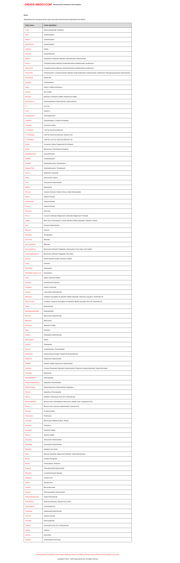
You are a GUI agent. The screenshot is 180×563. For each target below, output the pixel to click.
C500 (27, 111)
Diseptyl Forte (29, 168)
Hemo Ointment (30, 249)
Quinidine (28, 430)
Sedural (27, 492)
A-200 (27, 30)
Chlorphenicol (30, 116)
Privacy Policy (90, 554)
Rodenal (28, 468)
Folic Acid (28, 211)
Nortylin (27, 335)
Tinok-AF (28, 516)
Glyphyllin (28, 235)
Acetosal (28, 49)
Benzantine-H (29, 101)
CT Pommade (29, 135)
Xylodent (28, 540)
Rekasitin (28, 449)
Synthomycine (30, 506)
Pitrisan (27, 397)
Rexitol (27, 463)
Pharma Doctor (101, 554)
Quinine (27, 435)
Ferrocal (28, 192)
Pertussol (28, 368)
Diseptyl (27, 163)
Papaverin (28, 359)
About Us (110, 554)
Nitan (27, 330)
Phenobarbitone (30, 378)
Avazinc (27, 92)
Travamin (28, 521)
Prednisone (29, 416)
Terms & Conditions (77, 554)
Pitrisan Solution (30, 401)
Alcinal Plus (29, 73)
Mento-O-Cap (29, 301)
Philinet (27, 392)
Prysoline (28, 425)
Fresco (27, 216)
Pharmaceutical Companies (45, 554)
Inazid (27, 263)
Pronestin (28, 421)
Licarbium (28, 287)
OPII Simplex (29, 340)
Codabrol (28, 120)
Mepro (27, 306)
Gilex (27, 225)
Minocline (28, 321)
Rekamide (28, 444)
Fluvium (27, 206)
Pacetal (27, 349)
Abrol (27, 35)
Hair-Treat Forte (30, 244)
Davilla (27, 144)
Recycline (28, 440)
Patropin (28, 363)
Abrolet (27, 39)
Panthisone (29, 354)
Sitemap (67, 554)
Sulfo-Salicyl (29, 502)
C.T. (26, 106)
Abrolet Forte (29, 44)
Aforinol (27, 58)
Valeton (27, 530)
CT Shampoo (29, 139)
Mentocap (28, 297)
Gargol (27, 220)
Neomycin (28, 325)
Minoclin (28, 316)
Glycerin (28, 230)
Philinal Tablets (30, 387)
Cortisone (28, 125)
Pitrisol (27, 406)
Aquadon (28, 82)
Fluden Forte (29, 201)
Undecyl (28, 525)
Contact (116, 554)
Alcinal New (29, 68)
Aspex (27, 87)
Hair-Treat (28, 240)
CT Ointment (29, 130)
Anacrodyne (29, 78)
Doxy (27, 182)
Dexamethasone (30, 154)
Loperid (27, 292)
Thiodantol (28, 511)
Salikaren (28, 478)
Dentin (27, 149)
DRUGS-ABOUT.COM (38, 4)
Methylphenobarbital (32, 311)
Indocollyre (28, 268)
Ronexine (28, 473)
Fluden (27, 197)
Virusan (27, 535)
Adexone (28, 54)
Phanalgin (28, 373)
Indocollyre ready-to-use (33, 273)
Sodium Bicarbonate (32, 497)
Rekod (27, 459)
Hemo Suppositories (32, 254)
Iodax (27, 278)
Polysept (28, 411)
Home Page (60, 554)
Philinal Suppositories (32, 382)
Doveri (27, 178)
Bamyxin (28, 97)
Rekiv (27, 454)
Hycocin (27, 259)
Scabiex (27, 487)
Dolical (27, 173)
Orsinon (27, 344)
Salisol (27, 482)
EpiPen (27, 187)
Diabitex (28, 159)
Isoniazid (28, 282)
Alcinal (27, 63)
